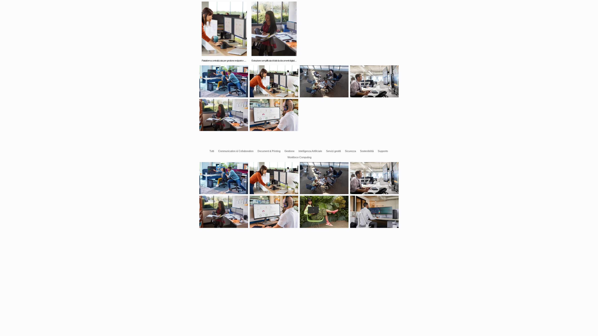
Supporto (383, 151)
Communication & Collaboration (236, 151)
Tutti (211, 151)
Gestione (289, 151)
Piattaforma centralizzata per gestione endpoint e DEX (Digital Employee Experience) (238, 60)
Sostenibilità (367, 151)
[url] (224, 29)
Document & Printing (269, 151)
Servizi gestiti (333, 151)
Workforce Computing (299, 157)
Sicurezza (350, 151)
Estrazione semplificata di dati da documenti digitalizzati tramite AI (279, 60)
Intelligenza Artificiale (310, 151)
